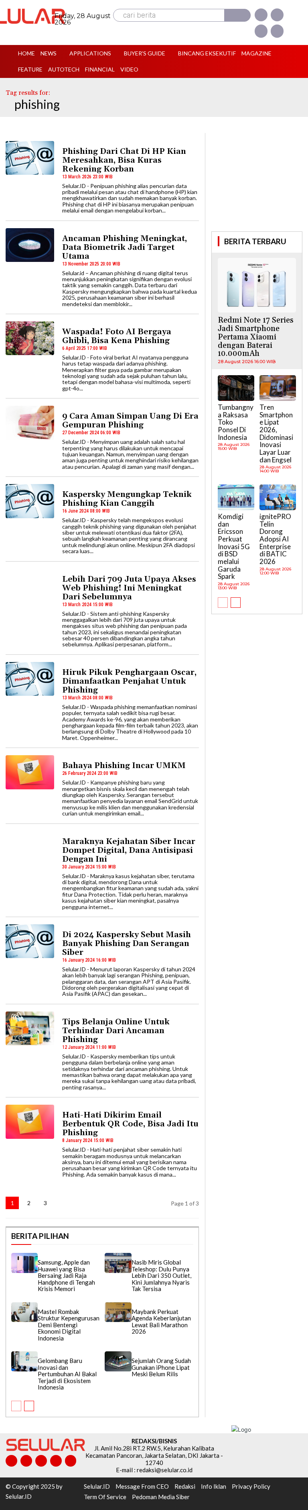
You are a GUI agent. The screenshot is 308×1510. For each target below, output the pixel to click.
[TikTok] (41, 1461)
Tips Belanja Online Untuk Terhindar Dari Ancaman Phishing (116, 1031)
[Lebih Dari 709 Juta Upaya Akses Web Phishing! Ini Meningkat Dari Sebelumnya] (30, 586)
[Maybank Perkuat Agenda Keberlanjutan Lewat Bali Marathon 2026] (118, 1312)
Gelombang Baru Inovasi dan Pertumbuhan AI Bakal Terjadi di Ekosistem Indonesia (67, 1374)
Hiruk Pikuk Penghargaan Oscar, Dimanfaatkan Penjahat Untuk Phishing (129, 681)
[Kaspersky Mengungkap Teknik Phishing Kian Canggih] (30, 501)
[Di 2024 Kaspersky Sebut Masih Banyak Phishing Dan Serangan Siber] (30, 941)
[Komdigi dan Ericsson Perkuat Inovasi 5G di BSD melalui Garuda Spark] (236, 497)
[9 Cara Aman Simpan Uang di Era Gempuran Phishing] (30, 422)
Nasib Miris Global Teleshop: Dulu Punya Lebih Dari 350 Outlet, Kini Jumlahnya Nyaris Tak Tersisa (161, 1275)
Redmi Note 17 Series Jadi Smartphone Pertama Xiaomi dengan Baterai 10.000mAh (256, 337)
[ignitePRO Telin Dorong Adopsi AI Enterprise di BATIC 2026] (277, 497)
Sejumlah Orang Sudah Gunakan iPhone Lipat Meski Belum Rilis (161, 1367)
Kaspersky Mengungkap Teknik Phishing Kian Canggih (127, 499)
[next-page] (62, 1203)
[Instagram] (277, 14)
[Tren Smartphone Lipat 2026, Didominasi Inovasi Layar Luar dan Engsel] (277, 388)
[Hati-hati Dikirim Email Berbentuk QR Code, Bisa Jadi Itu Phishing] (30, 1121)
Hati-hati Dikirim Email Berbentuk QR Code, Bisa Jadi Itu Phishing (130, 1124)
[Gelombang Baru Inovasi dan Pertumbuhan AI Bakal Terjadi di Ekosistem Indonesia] (24, 1361)
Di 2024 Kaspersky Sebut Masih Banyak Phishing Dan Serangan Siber (126, 944)
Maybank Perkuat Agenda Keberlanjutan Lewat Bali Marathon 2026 (161, 1321)
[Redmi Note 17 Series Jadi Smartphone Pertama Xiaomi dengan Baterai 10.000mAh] (257, 285)
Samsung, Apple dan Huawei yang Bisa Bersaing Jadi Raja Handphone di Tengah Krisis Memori (66, 1275)
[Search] (237, 15)
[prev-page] (16, 1406)
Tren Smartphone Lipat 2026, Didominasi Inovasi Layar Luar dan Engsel (276, 433)
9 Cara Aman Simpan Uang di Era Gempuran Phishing (130, 420)
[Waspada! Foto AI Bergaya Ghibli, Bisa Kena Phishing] (30, 338)
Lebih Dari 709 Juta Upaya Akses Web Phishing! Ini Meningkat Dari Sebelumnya (129, 588)
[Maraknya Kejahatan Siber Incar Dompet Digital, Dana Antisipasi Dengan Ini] (30, 848)
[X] (261, 31)
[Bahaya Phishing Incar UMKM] (30, 772)
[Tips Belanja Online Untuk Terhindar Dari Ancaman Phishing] (30, 1028)
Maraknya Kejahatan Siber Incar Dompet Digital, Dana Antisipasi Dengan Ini (128, 850)
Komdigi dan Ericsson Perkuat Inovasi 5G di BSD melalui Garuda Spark (234, 546)
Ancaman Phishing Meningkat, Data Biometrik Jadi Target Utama (124, 247)
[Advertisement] (259, 181)
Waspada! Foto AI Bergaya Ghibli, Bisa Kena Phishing (116, 336)
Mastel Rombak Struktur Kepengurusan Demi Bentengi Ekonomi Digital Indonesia (68, 1325)
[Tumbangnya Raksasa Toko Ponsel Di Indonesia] (236, 388)
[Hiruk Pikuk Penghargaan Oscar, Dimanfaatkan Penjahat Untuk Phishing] (30, 679)
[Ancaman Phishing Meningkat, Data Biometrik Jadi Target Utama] (30, 245)
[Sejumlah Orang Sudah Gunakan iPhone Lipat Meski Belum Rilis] (118, 1361)
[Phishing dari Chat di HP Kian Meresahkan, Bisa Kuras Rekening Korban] (30, 158)
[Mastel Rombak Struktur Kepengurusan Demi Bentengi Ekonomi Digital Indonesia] (24, 1312)
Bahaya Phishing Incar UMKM (124, 765)
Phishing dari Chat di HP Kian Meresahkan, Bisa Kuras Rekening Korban (124, 160)
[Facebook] (261, 14)
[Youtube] (277, 31)
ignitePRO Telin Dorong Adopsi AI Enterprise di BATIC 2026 (275, 539)
